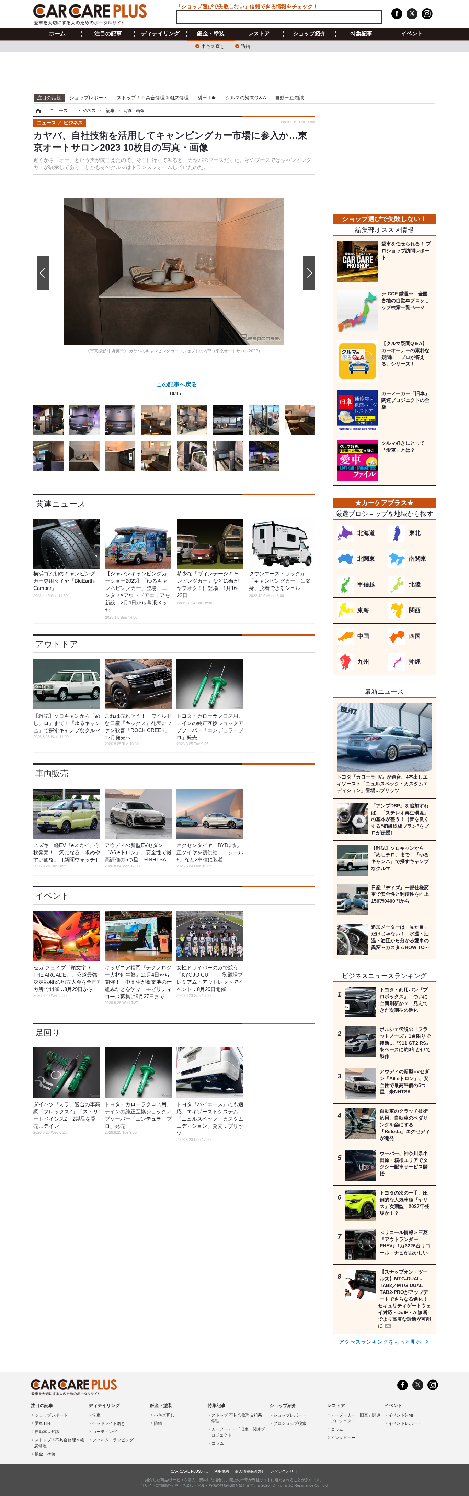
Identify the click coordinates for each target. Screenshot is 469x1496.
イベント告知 (400, 1415)
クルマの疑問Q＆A (246, 97)
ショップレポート (88, 97)
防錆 (245, 46)
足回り (47, 1032)
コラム (217, 1443)
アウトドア (56, 644)
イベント (412, 33)
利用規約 (221, 1471)
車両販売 (51, 773)
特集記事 (362, 33)
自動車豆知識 (289, 97)
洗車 (96, 1415)
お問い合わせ (282, 1471)
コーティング (104, 1431)
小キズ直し (213, 46)
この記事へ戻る (176, 388)
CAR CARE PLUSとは (189, 1471)
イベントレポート (404, 1423)
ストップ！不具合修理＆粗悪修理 (153, 97)
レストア (259, 33)
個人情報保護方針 (250, 1471)
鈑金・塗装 (211, 33)
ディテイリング (160, 33)
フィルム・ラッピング (113, 1440)
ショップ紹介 (309, 33)
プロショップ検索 (289, 1423)
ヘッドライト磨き (108, 1423)
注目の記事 (108, 33)
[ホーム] (37, 110)
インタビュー (343, 1437)
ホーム (57, 33)
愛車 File (207, 97)
